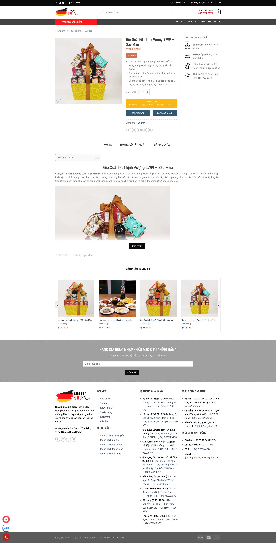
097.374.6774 (205, 13)
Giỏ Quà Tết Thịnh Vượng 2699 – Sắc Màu (198, 320)
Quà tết (88, 30)
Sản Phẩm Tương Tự (138, 268)
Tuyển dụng (106, 412)
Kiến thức (192, 22)
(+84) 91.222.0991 (168, 495)
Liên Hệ (217, 22)
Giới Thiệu (180, 22)
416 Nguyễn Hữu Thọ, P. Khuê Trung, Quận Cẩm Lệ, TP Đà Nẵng (158, 504)
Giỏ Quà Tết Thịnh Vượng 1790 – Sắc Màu (75, 320)
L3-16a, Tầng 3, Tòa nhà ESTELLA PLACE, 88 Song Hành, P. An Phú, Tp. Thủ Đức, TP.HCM (160, 465)
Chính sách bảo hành (111, 444)
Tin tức (103, 403)
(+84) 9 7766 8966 (151, 523)
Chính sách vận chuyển (112, 435)
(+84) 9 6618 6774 (160, 484)
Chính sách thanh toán (111, 449)
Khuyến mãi (106, 407)
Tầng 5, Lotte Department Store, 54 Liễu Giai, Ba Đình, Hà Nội (159, 418)
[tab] (107, 144)
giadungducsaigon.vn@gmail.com (202, 457)
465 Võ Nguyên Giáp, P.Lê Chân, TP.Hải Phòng (159, 480)
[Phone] (6, 537)
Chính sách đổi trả (109, 440)
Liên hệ (104, 421)
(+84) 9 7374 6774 (167, 437)
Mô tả (108, 144)
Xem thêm (136, 246)
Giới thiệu (105, 398)
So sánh (132, 55)
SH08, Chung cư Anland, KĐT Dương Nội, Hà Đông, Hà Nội (159, 402)
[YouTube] (63, 3)
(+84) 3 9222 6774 (213, 3)
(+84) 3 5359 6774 (151, 472)
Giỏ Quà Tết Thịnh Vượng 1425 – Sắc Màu (157, 320)
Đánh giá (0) (162, 144)
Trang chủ (60, 30)
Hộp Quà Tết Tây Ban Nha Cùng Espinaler (115, 320)
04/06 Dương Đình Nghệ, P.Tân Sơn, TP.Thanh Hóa (158, 492)
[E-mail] (60, 3)
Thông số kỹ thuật (133, 144)
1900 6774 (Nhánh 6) (202, 418)
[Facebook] (56, 3)
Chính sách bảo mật (110, 453)
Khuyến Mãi (206, 22)
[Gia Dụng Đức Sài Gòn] (66, 12)
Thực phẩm (75, 30)
